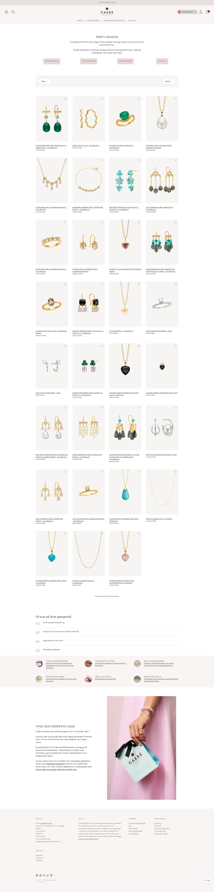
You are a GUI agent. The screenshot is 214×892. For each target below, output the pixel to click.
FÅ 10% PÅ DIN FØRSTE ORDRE (107, 2)
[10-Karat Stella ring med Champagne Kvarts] (52, 304)
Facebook (39, 858)
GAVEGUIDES (93, 20)
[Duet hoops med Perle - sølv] (52, 366)
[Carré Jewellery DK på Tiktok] (47, 875)
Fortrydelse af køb (160, 834)
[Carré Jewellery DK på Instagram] (44, 875)
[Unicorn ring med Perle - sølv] (162, 304)
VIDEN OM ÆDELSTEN (113, 20)
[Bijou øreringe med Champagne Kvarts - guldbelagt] (52, 491)
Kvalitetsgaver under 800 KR (105, 679)
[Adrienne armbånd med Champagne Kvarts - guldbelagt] (88, 180)
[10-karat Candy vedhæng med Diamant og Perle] (162, 118)
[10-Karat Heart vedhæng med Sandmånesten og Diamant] (125, 553)
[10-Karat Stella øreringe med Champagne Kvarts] (88, 242)
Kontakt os (158, 823)
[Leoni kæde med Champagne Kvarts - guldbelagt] (52, 180)
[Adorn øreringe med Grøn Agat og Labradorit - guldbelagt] (52, 118)
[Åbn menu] (6, 12)
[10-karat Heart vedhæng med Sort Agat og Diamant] (125, 366)
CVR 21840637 (133, 834)
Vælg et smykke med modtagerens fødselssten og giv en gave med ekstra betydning (60, 665)
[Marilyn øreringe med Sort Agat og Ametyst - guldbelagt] (88, 304)
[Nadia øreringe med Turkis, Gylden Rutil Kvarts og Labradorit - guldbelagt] (125, 427)
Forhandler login (160, 831)
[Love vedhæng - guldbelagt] (125, 304)
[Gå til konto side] (201, 12)
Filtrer (43, 81)
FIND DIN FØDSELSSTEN (89, 61)
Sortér (167, 81)
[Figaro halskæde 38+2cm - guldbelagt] (88, 553)
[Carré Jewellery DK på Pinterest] (40, 875)
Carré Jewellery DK (51, 880)
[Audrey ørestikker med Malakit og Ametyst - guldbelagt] (88, 366)
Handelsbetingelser (135, 831)
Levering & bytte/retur (162, 828)
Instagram (39, 855)
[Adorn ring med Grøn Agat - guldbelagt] (125, 118)
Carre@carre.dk (46, 823)
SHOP (79, 20)
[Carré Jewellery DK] (107, 12)
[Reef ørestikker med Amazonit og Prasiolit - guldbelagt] (125, 180)
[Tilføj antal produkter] (44, 150)
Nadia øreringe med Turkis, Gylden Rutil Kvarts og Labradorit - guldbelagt (124, 457)
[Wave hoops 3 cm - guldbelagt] (88, 118)
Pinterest (39, 860)
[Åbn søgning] (13, 12)
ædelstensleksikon (56, 764)
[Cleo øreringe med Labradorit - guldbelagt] (162, 180)
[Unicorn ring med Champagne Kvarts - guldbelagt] (88, 491)
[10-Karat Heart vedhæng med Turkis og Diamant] (52, 553)
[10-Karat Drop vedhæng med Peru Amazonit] (125, 491)
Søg (129, 826)
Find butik (157, 826)
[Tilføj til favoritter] (65, 98)
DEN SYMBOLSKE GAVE (52, 61)
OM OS (131, 20)
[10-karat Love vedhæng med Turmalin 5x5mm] (125, 242)
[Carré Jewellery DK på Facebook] (37, 875)
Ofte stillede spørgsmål (136, 823)
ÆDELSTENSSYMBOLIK (125, 61)
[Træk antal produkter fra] (37, 150)
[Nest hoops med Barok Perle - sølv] (162, 427)
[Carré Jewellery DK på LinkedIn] (51, 875)
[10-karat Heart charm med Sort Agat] (162, 366)
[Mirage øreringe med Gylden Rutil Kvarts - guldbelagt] (88, 427)
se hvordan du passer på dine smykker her (56, 769)
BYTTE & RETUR (162, 61)
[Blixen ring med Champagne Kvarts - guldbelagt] (52, 242)
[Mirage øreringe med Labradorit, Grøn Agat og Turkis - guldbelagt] (162, 242)
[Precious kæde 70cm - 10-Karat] (162, 491)
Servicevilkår (133, 828)
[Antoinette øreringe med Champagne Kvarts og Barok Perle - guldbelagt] (52, 427)
